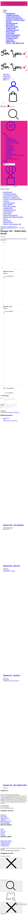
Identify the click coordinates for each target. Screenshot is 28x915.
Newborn (9, 21)
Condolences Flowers (12, 15)
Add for (9, 276)
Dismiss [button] (22, 4)
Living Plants (10, 33)
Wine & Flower (10, 31)
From (2, 405)
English (7, 79)
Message (3, 404)
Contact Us (6, 78)
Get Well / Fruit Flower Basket (15, 20)
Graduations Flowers (12, 30)
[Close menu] (11, 863)
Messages (6, 74)
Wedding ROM (10, 28)
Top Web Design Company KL (12, 850)
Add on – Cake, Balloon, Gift (15, 43)
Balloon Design (10, 41)
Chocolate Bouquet (12, 23)
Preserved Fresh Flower (13, 35)
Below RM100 (10, 25)
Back (7, 135)
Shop (4, 12)
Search (15, 186)
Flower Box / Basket (12, 26)
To (1, 398)
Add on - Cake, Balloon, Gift (12, 224)
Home (5, 10)
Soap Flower (10, 40)
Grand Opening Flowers (13, 17)
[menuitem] (16, 136)
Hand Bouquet (10, 13)
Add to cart (3, 411)
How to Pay (7, 76)
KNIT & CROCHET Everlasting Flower (12, 37)
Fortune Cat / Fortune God (14, 18)
